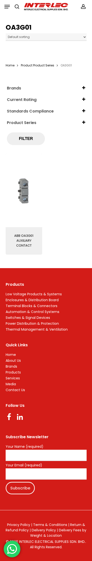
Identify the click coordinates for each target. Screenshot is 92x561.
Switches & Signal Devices (28, 318)
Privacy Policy (18, 524)
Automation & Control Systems (32, 312)
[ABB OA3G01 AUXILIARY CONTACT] (24, 190)
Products (13, 372)
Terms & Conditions (50, 524)
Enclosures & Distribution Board (32, 300)
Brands (11, 366)
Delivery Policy (44, 530)
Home (10, 65)
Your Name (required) (24, 447)
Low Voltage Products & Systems (34, 294)
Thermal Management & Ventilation (37, 329)
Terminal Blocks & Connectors (31, 306)
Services (13, 378)
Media (11, 384)
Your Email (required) (24, 465)
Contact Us (15, 390)
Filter (26, 138)
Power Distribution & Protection (32, 323)
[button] (7, 6)
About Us (13, 360)
